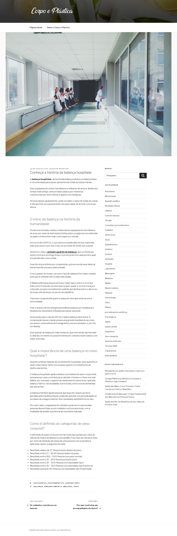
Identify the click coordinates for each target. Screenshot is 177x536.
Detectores (110, 235)
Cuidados (109, 230)
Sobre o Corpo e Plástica (58, 27)
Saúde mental (111, 327)
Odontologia (110, 297)
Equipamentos (56, 483)
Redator (63, 169)
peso (76, 486)
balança (38, 486)
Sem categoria (111, 336)
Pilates (108, 307)
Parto (107, 302)
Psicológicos (110, 317)
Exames (108, 254)
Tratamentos (110, 351)
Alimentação (110, 196)
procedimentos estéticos (116, 312)
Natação (108, 293)
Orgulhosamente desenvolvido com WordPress (49, 530)
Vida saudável (111, 355)
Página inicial (36, 27)
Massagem (110, 273)
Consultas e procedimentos (117, 225)
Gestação (109, 259)
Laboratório (72, 483)
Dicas (107, 240)
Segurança (109, 331)
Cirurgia (108, 220)
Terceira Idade (111, 346)
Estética (108, 249)
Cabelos (108, 211)
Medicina (109, 278)
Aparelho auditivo (112, 201)
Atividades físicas (112, 206)
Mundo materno (112, 288)
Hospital (108, 264)
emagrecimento (53, 486)
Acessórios (40, 483)
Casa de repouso (112, 215)
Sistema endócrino (113, 341)
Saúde (107, 322)
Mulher (108, 283)
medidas (68, 486)
